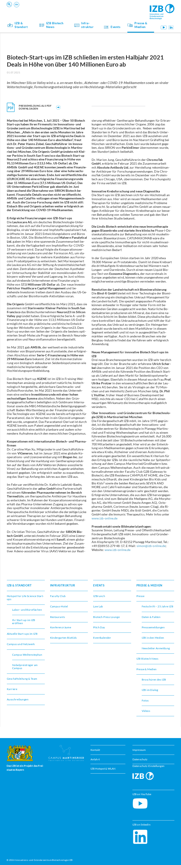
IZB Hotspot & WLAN (102, 768)
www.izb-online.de (104, 518)
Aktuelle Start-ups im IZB (22, 633)
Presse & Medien (140, 25)
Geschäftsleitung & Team (22, 678)
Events (115, 27)
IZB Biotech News (55, 25)
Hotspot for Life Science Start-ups (25, 597)
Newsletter (40, 7)
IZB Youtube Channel (163, 27)
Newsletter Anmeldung (156, 648)
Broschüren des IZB (154, 679)
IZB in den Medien (153, 637)
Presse (140, 596)
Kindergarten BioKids (63, 637)
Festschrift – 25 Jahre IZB (157, 606)
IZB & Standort (21, 25)
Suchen (75, 10)
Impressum (139, 750)
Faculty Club (58, 596)
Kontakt (95, 750)
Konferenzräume (44, 7)
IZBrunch (39, 7)
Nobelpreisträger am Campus (25, 666)
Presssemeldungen (153, 627)
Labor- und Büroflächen (27, 609)
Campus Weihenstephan (27, 654)
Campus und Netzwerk (118, 7)
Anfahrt (95, 759)
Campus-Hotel (113, 7)
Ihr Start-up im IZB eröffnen (51, 7)
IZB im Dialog (112, 7)
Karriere (12, 689)
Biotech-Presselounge (118, 7)
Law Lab (98, 606)
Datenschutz (139, 759)
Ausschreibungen (17, 699)
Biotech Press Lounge (106, 617)
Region (108, 7)
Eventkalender (102, 637)
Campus (38, 7)
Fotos (145, 700)
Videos (146, 710)
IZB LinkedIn (171, 27)
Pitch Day (99, 627)
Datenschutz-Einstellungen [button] (148, 766)
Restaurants (57, 617)
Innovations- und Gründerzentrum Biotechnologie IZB (43, 860)
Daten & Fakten (151, 617)
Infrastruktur (87, 25)
